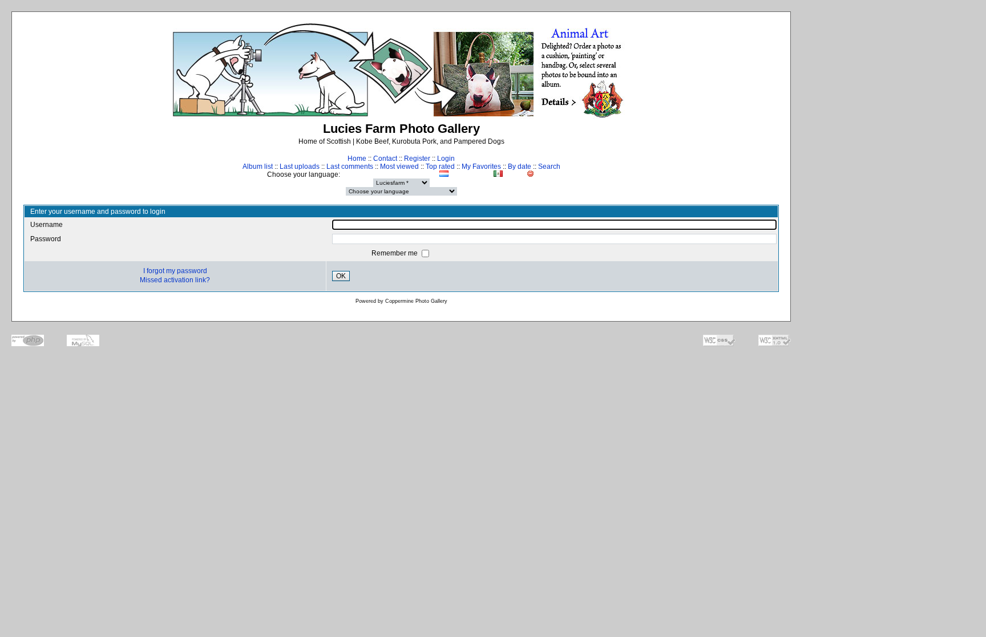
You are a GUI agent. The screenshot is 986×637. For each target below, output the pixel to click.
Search (549, 167)
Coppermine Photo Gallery (416, 301)
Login (446, 159)
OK (341, 276)
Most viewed (399, 167)
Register (417, 159)
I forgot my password (175, 271)
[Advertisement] (892, 226)
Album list (258, 167)
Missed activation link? (175, 280)
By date (519, 167)
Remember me (395, 253)
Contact (385, 159)
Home (356, 159)
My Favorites (481, 167)
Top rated (440, 167)
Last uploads (300, 167)
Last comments (349, 167)
